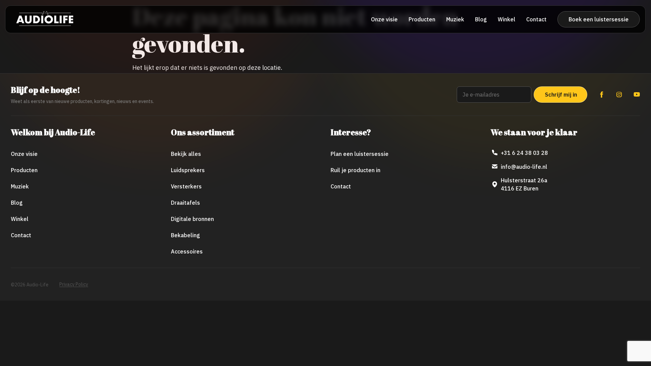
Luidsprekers (188, 170)
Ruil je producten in (355, 170)
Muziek (455, 19)
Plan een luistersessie (360, 153)
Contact (536, 19)
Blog (481, 19)
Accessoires (187, 251)
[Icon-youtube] (636, 94)
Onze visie (384, 19)
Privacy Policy (73, 284)
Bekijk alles (186, 153)
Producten (422, 19)
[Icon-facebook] (601, 94)
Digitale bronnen (192, 219)
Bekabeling (185, 235)
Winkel (506, 19)
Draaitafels (185, 202)
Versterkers (186, 186)
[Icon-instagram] (619, 94)
